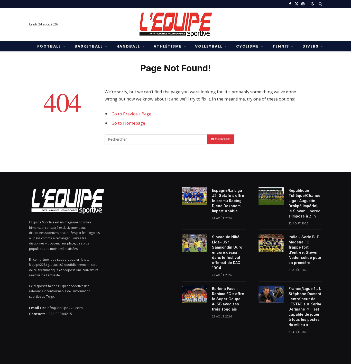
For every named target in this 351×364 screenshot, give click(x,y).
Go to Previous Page (131, 114)
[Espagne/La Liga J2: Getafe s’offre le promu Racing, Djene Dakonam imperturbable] (194, 196)
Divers (310, 46)
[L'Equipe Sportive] (175, 24)
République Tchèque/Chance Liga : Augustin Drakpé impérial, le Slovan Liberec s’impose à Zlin (304, 203)
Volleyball (209, 46)
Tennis (280, 46)
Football (49, 46)
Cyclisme (247, 46)
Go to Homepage (128, 123)
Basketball (89, 46)
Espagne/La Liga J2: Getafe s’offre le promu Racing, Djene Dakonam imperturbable (228, 200)
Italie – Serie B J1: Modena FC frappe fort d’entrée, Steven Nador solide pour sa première (305, 250)
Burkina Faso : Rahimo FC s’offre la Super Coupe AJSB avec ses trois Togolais (228, 298)
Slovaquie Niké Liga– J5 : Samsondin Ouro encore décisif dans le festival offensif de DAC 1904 (227, 252)
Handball (128, 46)
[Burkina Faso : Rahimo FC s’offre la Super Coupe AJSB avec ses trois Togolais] (194, 294)
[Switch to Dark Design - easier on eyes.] (312, 4)
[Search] (320, 4)
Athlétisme (168, 46)
